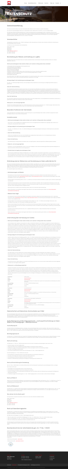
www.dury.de (20, 439)
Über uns (52, 3)
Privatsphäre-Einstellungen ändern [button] (24, 464)
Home (25, 3)
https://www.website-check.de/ (37, 176)
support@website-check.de (24, 176)
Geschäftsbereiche (32, 3)
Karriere (46, 3)
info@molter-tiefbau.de (13, 50)
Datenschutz (52, 458)
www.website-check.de (19, 440)
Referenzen (40, 3)
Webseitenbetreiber (27, 279)
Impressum (52, 456)
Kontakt (57, 3)
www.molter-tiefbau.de (27, 278)
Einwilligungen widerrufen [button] (35, 464)
